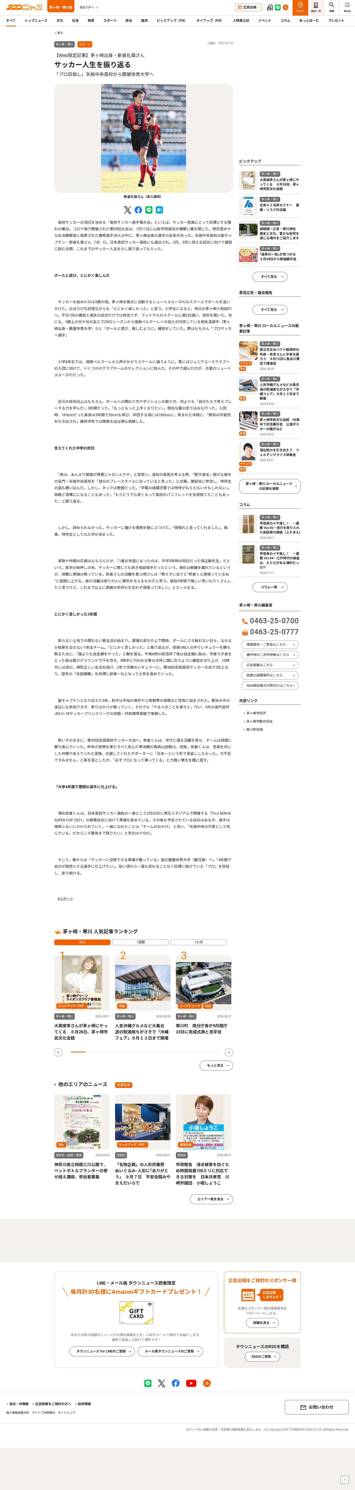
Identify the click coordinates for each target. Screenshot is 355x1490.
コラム (285, 21)
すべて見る (269, 277)
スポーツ (109, 21)
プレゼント (336, 21)
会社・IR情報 (19, 1404)
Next (229, 1052)
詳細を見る (261, 1323)
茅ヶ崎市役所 (256, 713)
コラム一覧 (269, 587)
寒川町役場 (254, 730)
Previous (58, 1052)
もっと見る (215, 1065)
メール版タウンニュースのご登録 (169, 1351)
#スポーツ (65, 899)
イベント (264, 21)
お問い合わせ (321, 1407)
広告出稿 (249, 7)
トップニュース (36, 21)
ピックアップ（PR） (172, 21)
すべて (11, 21)
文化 (59, 21)
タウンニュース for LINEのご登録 (101, 1351)
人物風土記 (241, 21)
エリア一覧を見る (210, 1199)
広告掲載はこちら (260, 665)
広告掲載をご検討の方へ (53, 1404)
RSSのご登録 (261, 1357)
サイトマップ (66, 1412)
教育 (91, 21)
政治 (129, 21)
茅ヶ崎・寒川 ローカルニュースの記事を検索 (269, 486)
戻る (60, 32)
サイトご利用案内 (43, 1412)
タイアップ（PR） (210, 21)
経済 (144, 21)
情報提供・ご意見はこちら (266, 644)
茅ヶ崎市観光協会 (259, 721)
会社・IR (316, 11)
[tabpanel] (143, 141)
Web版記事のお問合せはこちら (270, 685)
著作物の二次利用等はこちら (268, 655)
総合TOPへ (87, 7)
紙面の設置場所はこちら (265, 675)
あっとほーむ (309, 21)
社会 (75, 21)
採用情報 (84, 1404)
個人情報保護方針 (17, 1412)
